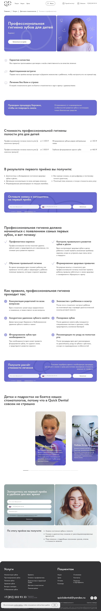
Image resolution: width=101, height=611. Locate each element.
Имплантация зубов (11, 575)
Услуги (17, 3)
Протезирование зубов (12, 578)
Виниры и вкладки (10, 586)
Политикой (19, 211)
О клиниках (77, 575)
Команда (61, 583)
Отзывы (60, 581)
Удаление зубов (9, 583)
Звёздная (82, 3)
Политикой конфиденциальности (25, 515)
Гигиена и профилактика (36, 578)
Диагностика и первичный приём (37, 581)
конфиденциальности (28, 211)
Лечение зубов (9, 581)
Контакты (76, 578)
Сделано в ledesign (92, 602)
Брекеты (31, 575)
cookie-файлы (18, 605)
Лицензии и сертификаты (78, 581)
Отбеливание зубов (11, 589)
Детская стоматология (28, 11)
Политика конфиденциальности (65, 602)
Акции (22, 3)
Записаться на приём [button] (19, 42)
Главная (7, 11)
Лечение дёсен (33, 588)
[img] (91, 597)
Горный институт (69, 3)
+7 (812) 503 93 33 (92, 3)
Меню (51, 3)
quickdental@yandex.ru (72, 597)
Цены (28, 3)
